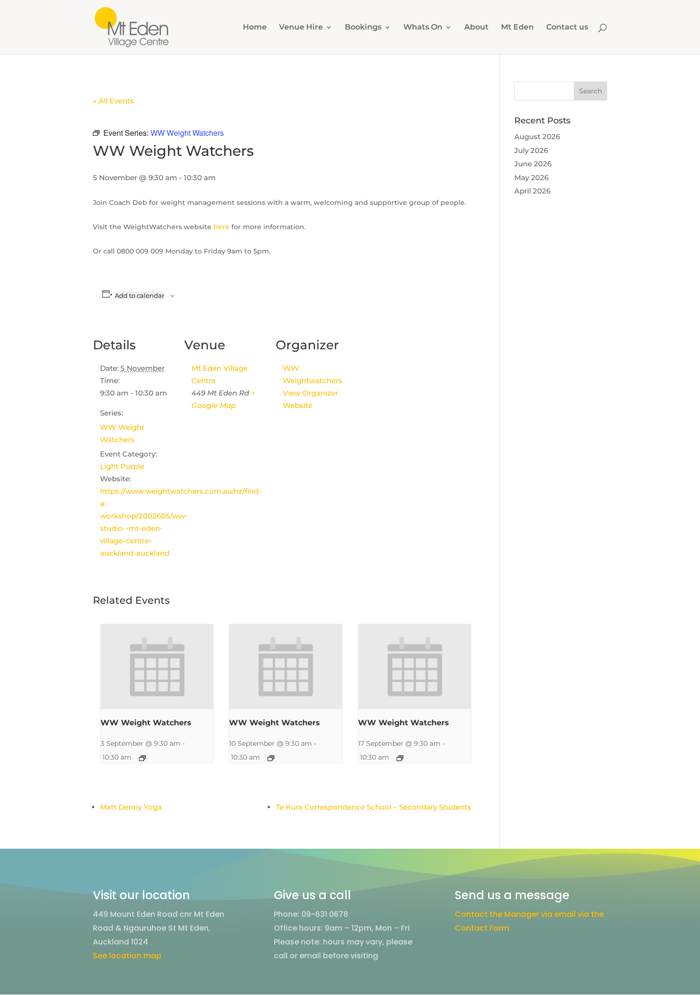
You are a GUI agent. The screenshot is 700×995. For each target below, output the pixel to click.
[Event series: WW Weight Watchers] (142, 758)
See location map (127, 955)
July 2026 (531, 150)
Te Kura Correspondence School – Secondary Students (373, 807)
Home (255, 27)
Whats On (422, 27)
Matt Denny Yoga (131, 807)
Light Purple (122, 466)
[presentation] (156, 666)
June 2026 (532, 163)
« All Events (113, 100)
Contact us (567, 27)
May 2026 (531, 177)
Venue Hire (301, 27)
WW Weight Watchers (145, 722)
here (221, 227)
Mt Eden (517, 27)
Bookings (363, 27)
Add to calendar (139, 295)
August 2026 (537, 136)
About (476, 27)
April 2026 (532, 190)
